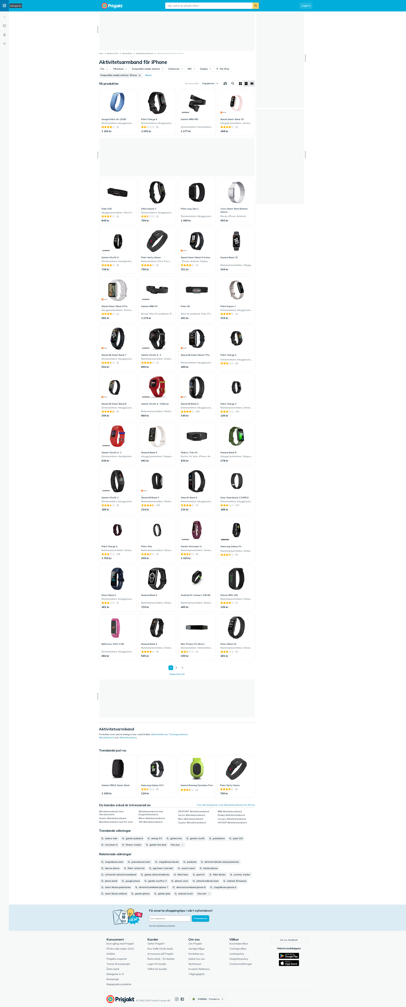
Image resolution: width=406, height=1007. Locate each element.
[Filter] (4, 44)
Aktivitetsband (106, 737)
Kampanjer (112, 979)
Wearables (127, 53)
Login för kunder (156, 963)
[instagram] (177, 999)
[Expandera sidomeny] (4, 17)
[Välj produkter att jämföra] (225, 83)
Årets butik (112, 969)
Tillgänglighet (196, 974)
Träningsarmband (178, 734)
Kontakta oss (196, 953)
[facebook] (182, 999)
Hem (101, 53)
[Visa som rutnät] (240, 83)
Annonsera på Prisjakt (160, 953)
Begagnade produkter (118, 984)
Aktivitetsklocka (159, 734)
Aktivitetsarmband (144, 53)
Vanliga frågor (196, 948)
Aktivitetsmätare (128, 737)
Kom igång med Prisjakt (120, 943)
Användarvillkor (238, 943)
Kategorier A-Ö (115, 974)
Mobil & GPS (112, 53)
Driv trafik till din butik (160, 948)
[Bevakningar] (4, 35)
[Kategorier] (4, 5)
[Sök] (255, 6)
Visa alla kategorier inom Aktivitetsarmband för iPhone (226, 805)
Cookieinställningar (240, 963)
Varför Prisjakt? (156, 943)
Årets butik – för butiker (161, 958)
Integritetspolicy (238, 958)
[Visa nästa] (182, 667)
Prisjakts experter (116, 958)
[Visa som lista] (246, 83)
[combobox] (208, 6)
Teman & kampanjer (118, 963)
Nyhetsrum (194, 963)
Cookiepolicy (236, 953)
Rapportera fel (177, 674)
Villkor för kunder (157, 969)
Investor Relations (199, 969)
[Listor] (4, 26)
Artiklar (110, 953)
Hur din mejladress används (162, 925)
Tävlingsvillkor (237, 948)
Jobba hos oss (196, 958)
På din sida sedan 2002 (120, 948)
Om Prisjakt (195, 943)
